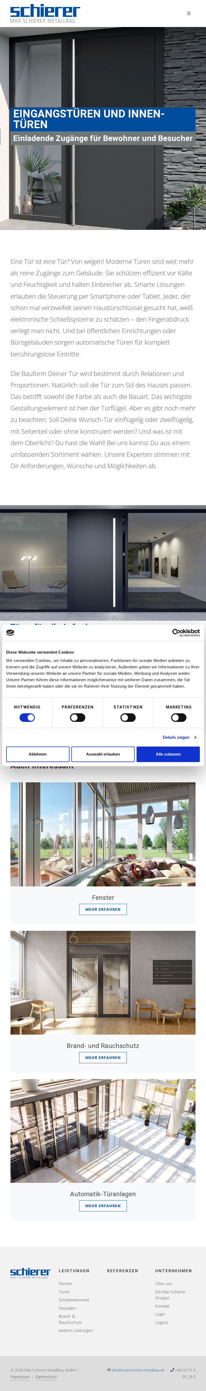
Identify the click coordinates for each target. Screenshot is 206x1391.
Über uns (163, 1283)
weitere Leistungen (76, 1330)
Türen (64, 1291)
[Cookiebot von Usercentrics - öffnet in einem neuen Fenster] (176, 633)
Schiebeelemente (74, 1299)
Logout (161, 1322)
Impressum (20, 1376)
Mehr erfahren (103, 909)
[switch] (77, 717)
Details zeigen (176, 737)
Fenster (65, 1283)
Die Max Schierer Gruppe (170, 1295)
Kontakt (162, 1306)
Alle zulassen (168, 754)
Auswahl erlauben (103, 754)
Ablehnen (38, 754)
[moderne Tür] (103, 563)
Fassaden (67, 1308)
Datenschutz (46, 1376)
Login (160, 1314)
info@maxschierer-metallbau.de (138, 1370)
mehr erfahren (103, 1057)
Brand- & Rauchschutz (70, 1319)
